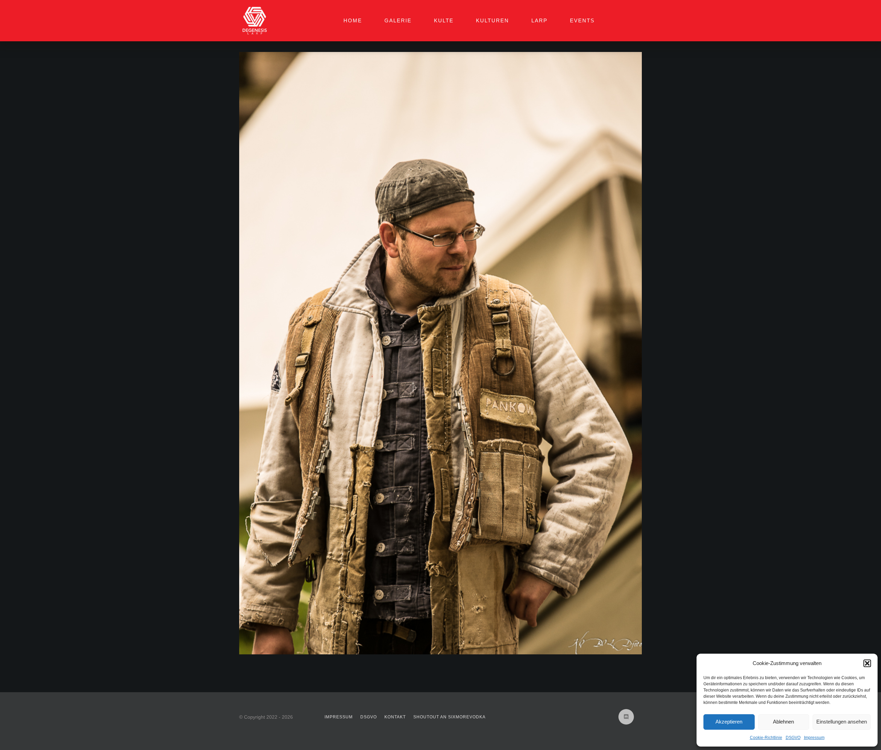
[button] (867, 663)
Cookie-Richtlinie (766, 737)
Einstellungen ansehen (841, 722)
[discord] (626, 717)
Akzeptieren (728, 722)
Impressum (814, 737)
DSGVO (793, 737)
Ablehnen (783, 722)
